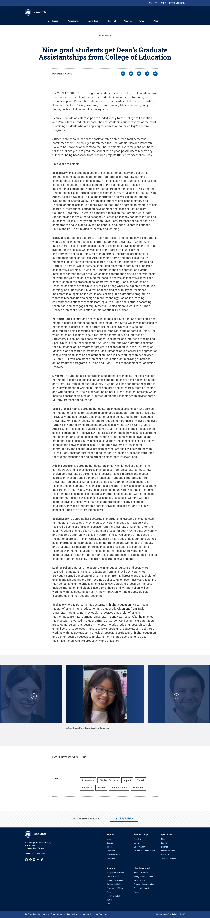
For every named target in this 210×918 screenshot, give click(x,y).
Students (87, 787)
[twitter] (131, 73)
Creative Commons (100, 728)
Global (140, 780)
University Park (119, 787)
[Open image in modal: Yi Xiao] (105, 694)
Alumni (101, 787)
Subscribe (123, 818)
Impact (127, 780)
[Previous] (33, 696)
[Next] (176, 696)
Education (138, 787)
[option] (105, 698)
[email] (147, 73)
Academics (105, 35)
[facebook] (123, 73)
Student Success (109, 780)
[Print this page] (155, 73)
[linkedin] (139, 73)
